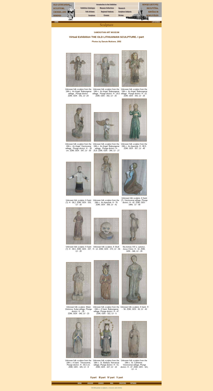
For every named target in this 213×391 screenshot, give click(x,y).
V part (119, 377)
